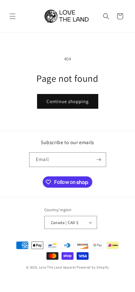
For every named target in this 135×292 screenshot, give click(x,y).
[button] (12, 16)
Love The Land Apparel (57, 267)
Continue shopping (67, 101)
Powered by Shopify (93, 267)
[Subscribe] (99, 159)
